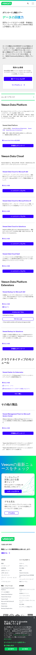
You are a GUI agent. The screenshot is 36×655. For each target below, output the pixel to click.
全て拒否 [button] (25, 649)
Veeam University (23, 573)
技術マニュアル (23, 566)
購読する (4, 553)
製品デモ (6, 307)
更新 (20, 571)
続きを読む (8, 639)
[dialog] (18, 635)
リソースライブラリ (24, 596)
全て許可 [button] (11, 649)
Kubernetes (4, 606)
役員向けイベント (24, 593)
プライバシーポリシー (21, 635)
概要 (2, 563)
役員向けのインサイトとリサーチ (27, 590)
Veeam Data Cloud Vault (11, 254)
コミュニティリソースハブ (26, 579)
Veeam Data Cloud (15, 171)
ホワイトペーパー (24, 598)
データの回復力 (5, 592)
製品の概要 (7, 185)
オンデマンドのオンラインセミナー (27, 601)
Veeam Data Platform (6, 594)
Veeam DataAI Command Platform (7, 589)
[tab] (18, 97)
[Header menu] (33, 3)
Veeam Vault (4, 599)
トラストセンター (6, 582)
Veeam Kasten (13, 372)
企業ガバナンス (5, 571)
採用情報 (3, 568)
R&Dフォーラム (23, 582)
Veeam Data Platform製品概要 (12, 140)
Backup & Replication (6, 608)
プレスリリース (5, 575)
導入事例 (21, 568)
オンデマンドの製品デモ (25, 607)
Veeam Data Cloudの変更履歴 (26, 576)
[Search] (28, 3)
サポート (21, 563)
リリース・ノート (8, 386)
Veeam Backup (14, 292)
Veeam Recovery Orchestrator (14, 130)
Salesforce (4, 604)
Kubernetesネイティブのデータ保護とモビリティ (17, 389)
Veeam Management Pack (16, 415)
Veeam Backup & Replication (19, 128)
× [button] (34, 618)
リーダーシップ (5, 566)
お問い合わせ (4, 573)
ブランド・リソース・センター (8, 578)
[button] (18, 642)
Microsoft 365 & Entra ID (7, 601)
